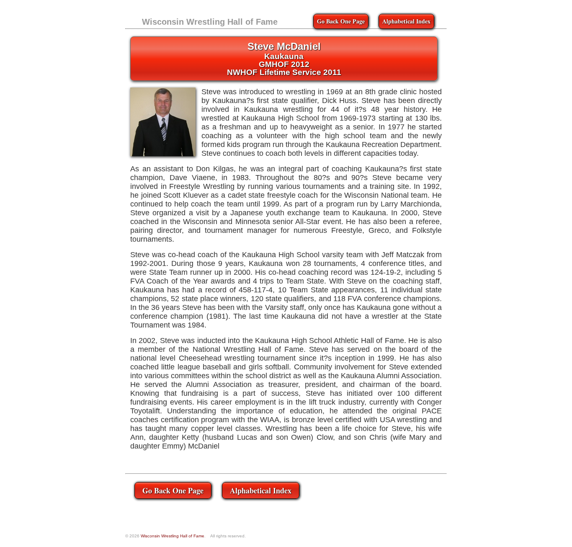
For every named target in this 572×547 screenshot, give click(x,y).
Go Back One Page (341, 21)
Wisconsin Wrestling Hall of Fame (210, 21)
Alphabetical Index (406, 21)
